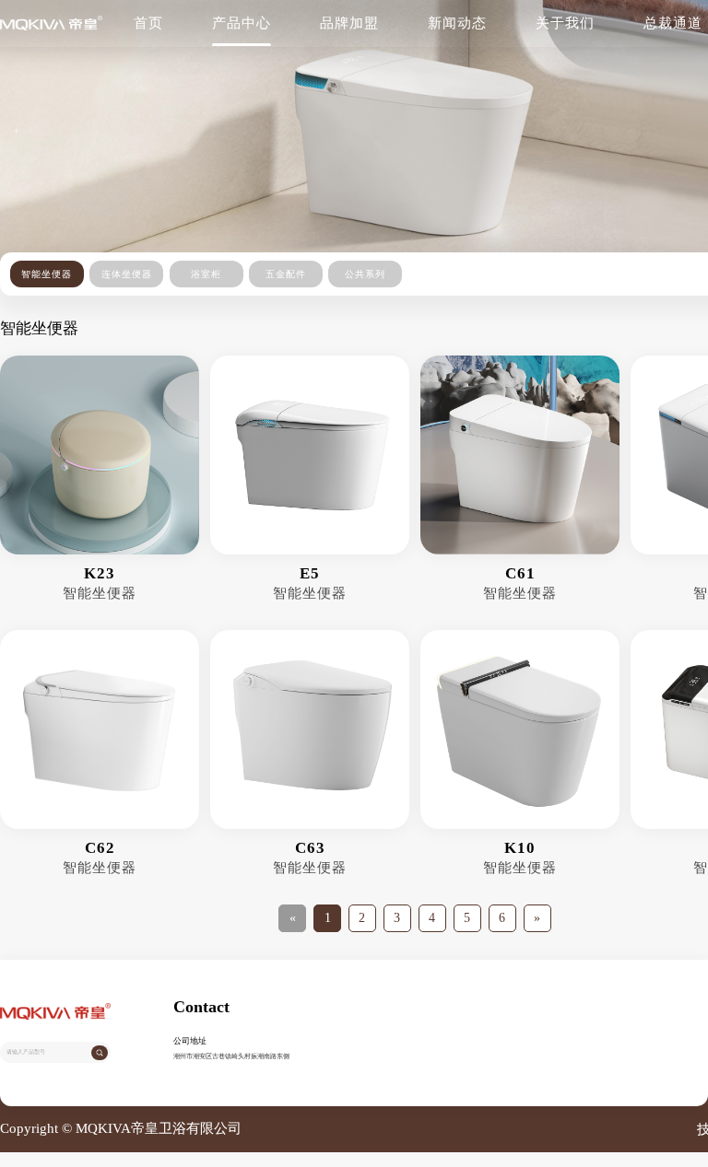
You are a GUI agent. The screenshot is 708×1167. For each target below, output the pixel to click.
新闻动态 (457, 23)
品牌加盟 (349, 23)
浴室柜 (206, 274)
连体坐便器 (126, 274)
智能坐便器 (46, 274)
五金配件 (286, 274)
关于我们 (565, 23)
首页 (148, 23)
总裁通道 (672, 23)
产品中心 (241, 23)
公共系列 (365, 274)
